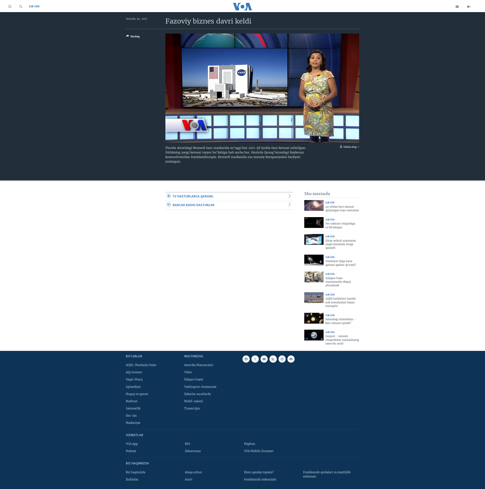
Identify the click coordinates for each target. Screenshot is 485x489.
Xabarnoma (193, 451)
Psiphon (249, 444)
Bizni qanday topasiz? (259, 472)
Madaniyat (133, 422)
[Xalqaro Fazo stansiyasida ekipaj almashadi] (314, 276)
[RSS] (273, 359)
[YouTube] (457, 6)
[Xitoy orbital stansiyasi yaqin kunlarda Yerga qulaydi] (314, 239)
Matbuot (132, 401)
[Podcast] (282, 359)
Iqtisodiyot (133, 386)
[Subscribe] (291, 359)
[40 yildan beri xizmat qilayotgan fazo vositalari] (314, 205)
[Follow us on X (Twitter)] (255, 359)
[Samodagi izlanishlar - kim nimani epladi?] (314, 318)
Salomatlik (133, 408)
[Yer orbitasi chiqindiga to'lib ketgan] (314, 222)
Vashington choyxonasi (200, 386)
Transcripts (192, 408)
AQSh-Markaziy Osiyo (141, 365)
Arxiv (188, 479)
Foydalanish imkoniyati (260, 479)
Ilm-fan (34, 6)
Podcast (131, 451)
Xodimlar (132, 479)
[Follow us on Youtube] (264, 359)
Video (188, 372)
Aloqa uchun (193, 472)
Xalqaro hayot (193, 379)
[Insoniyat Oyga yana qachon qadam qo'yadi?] (314, 260)
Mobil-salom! (193, 401)
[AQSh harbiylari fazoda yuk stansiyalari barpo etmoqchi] (314, 297)
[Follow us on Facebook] (246, 359)
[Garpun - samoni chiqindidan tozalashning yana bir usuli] (314, 335)
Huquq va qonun (137, 394)
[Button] (133, 37)
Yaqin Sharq (134, 379)
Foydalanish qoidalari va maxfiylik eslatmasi (326, 474)
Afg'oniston (134, 372)
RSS (187, 444)
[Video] (468, 6)
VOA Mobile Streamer (259, 451)
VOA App (132, 444)
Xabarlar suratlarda (197, 394)
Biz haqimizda (135, 472)
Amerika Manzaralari (198, 365)
